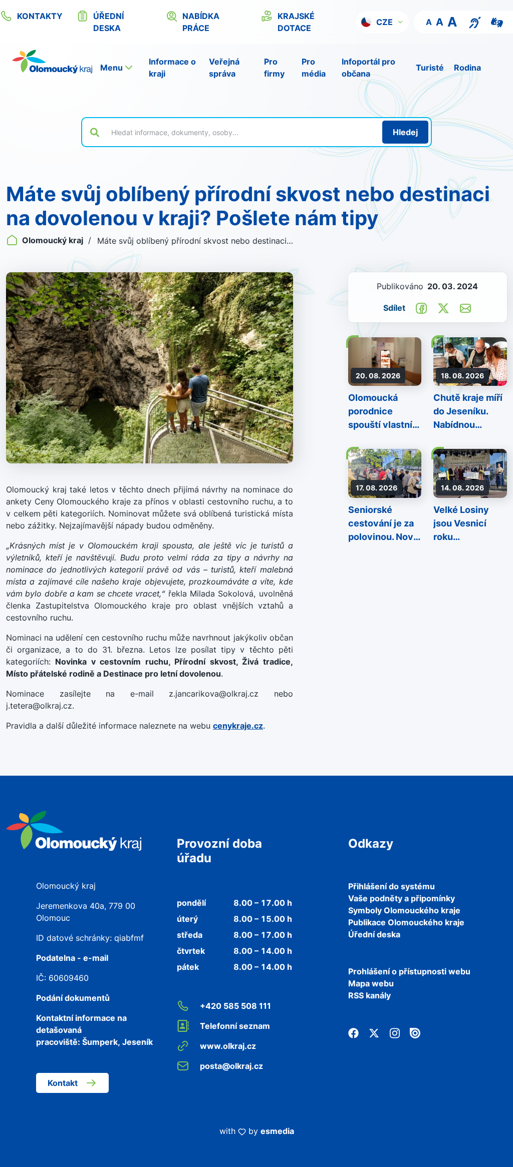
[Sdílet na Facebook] (421, 307)
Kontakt (63, 1083)
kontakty (40, 16)
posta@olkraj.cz (231, 1066)
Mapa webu (371, 983)
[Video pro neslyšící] (497, 22)
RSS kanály (369, 995)
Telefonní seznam (235, 1026)
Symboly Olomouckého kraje (404, 910)
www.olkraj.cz (228, 1046)
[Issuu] (415, 1032)
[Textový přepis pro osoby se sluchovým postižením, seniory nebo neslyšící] (475, 22)
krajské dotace (296, 22)
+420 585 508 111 (235, 1006)
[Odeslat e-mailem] (465, 307)
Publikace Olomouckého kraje (406, 922)
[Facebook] (353, 1032)
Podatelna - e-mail (72, 958)
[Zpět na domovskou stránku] (52, 61)
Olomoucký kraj (52, 240)
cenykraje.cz (238, 726)
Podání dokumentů (73, 998)
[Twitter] (374, 1032)
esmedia (277, 1131)
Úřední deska (374, 934)
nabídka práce (200, 22)
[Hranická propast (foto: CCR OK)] (149, 367)
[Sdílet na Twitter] (443, 307)
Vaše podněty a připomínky (401, 898)
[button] (382, 22)
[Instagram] (394, 1032)
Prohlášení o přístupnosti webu (409, 971)
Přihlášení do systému (391, 886)
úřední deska (108, 22)
